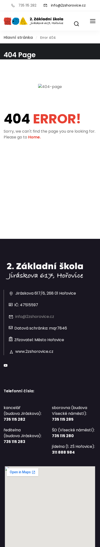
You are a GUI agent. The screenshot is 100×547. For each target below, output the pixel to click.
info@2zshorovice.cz (68, 5)
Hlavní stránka (18, 37)
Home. (34, 137)
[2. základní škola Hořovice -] (34, 21)
